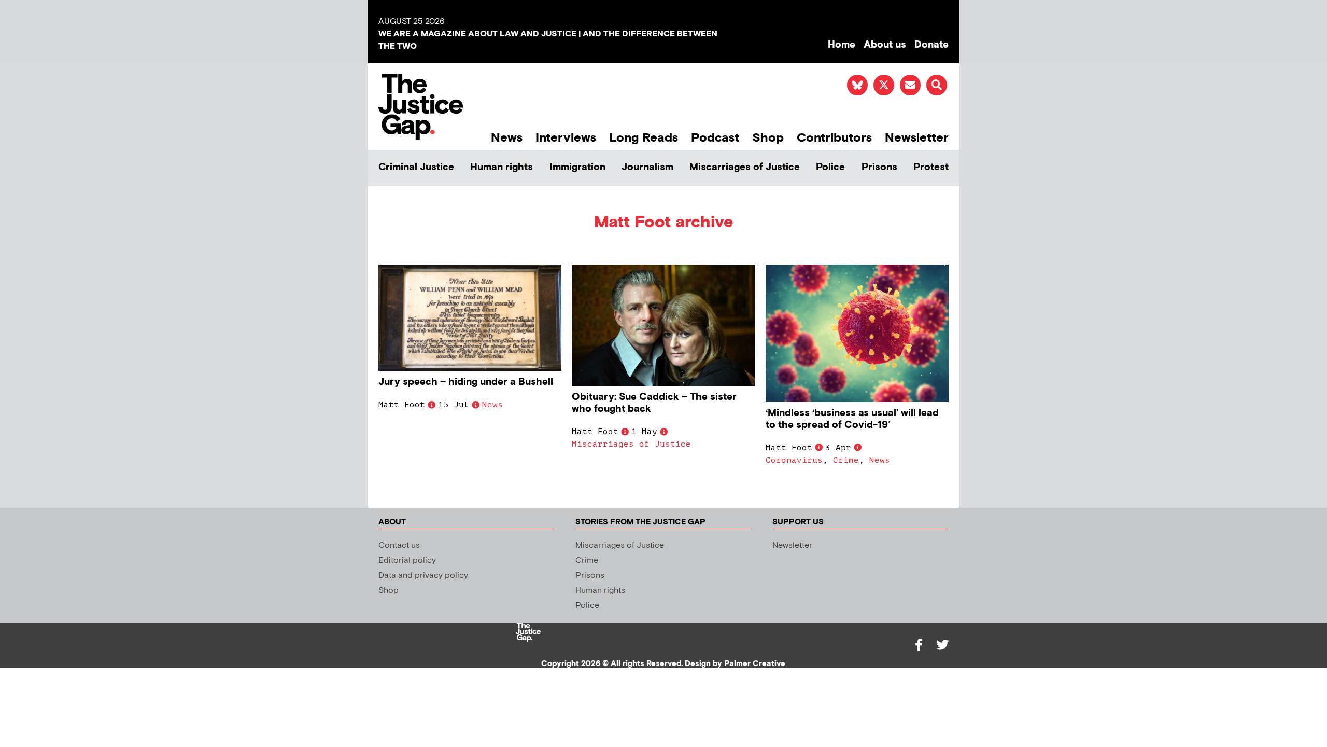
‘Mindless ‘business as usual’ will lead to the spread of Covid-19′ (852, 419)
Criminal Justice (416, 167)
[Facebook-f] (918, 645)
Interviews (565, 138)
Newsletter (917, 138)
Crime (846, 460)
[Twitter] (942, 645)
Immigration (577, 167)
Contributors (834, 138)
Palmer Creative (754, 664)
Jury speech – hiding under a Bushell (465, 382)
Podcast (715, 138)
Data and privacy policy (423, 575)
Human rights (501, 167)
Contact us (399, 545)
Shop (768, 138)
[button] (937, 85)
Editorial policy (407, 560)
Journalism (647, 167)
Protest (931, 167)
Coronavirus (794, 460)
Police (830, 167)
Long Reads (643, 138)
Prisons (879, 167)
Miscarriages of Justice (744, 167)
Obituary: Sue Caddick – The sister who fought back (654, 403)
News (507, 138)
